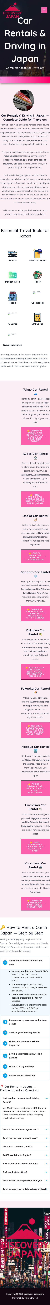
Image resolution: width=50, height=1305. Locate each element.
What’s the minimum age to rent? (20, 1129)
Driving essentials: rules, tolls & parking (23, 1055)
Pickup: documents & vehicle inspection (22, 1043)
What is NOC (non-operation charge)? (22, 1180)
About (18, 1266)
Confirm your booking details (22, 1032)
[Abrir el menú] (1, 79)
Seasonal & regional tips (19, 1066)
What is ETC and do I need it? (18, 1146)
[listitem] (25, 986)
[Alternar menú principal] (44, 10)
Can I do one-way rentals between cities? (24, 1188)
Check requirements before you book (24, 962)
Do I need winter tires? (15, 1172)
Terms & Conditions (25, 1270)
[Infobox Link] (12, 256)
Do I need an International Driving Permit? (21, 1100)
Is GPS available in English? (17, 1155)
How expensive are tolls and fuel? (20, 1163)
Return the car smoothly (20, 1075)
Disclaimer (20, 1277)
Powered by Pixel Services (25, 1297)
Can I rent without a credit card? (20, 1138)
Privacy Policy (22, 1273)
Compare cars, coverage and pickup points (26, 1022)
